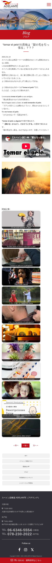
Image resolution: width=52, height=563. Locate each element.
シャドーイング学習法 (26, 483)
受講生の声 (26, 466)
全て (26, 455)
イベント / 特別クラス (26, 461)
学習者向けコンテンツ (26, 477)
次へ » (35, 445)
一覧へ (25, 445)
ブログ (26, 472)
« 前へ (16, 445)
